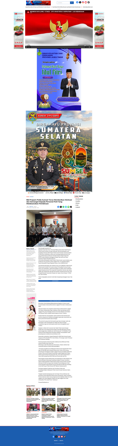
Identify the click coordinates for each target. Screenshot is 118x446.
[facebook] (77, 3)
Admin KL (31, 206)
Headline (78, 201)
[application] (59, 29)
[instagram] (83, 3)
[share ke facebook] (58, 207)
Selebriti (78, 207)
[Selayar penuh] (91, 47)
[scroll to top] (113, 444)
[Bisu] (89, 47)
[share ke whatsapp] (63, 207)
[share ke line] (68, 207)
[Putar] (26, 47)
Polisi (77, 205)
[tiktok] (89, 3)
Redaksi (56, 440)
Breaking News (79, 199)
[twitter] (80, 3)
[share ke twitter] (61, 207)
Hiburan (78, 203)
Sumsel (31, 196)
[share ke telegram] (66, 207)
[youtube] (86, 3)
